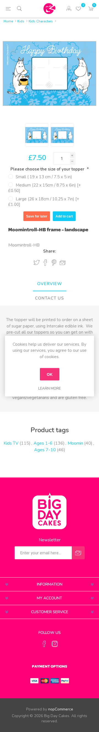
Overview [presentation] (49, 284)
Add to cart (64, 216)
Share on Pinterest (54, 262)
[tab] (49, 284)
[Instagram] (54, 643)
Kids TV (11, 443)
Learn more (49, 388)
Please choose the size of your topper (48, 169)
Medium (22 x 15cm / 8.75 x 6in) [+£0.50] (44, 187)
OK (50, 374)
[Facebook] (44, 643)
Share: (49, 251)
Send (78, 552)
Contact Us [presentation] (49, 298)
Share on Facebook (45, 262)
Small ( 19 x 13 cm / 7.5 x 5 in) (44, 177)
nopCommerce (60, 709)
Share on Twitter (37, 262)
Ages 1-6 (43, 443)
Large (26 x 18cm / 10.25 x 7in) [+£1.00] (43, 201)
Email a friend (63, 263)
